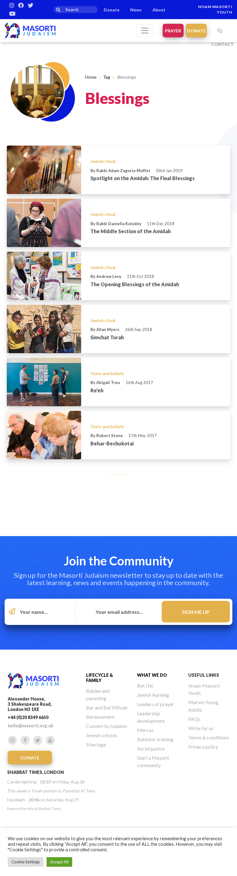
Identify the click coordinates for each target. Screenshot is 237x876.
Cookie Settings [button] (25, 861)
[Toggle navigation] (144, 30)
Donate (111, 9)
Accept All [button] (59, 861)
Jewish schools (101, 735)
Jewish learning (153, 695)
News (136, 9)
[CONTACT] (220, 30)
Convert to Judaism (106, 726)
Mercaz (145, 730)
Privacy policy (203, 747)
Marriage (96, 744)
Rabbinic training (155, 739)
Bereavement (100, 717)
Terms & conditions (208, 737)
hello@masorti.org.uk (30, 725)
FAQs (194, 719)
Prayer (173, 30)
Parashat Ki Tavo (79, 790)
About (158, 9)
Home (91, 77)
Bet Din (145, 685)
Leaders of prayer (155, 704)
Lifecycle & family (99, 677)
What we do (152, 675)
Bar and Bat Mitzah (106, 707)
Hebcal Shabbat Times (44, 809)
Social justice (150, 748)
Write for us (201, 728)
